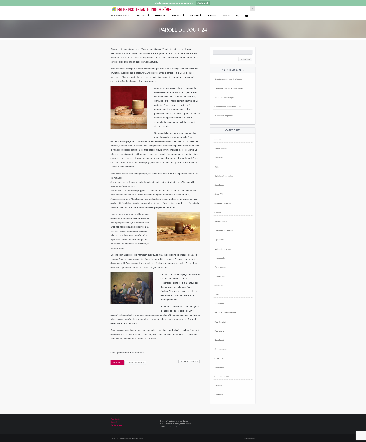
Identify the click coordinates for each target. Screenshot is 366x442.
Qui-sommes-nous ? (121, 15)
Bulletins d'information (223, 176)
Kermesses (219, 294)
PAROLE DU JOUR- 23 (135, 363)
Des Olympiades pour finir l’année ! (228, 79)
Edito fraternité (220, 221)
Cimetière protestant (222, 203)
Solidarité (195, 15)
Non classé (219, 340)
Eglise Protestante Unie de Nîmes (146, 7)
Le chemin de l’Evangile (224, 97)
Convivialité (177, 15)
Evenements (219, 258)
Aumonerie (218, 157)
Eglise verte (219, 239)
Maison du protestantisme (225, 312)
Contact (114, 421)
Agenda (226, 15)
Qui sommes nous (222, 376)
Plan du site (115, 418)
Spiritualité (143, 15)
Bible (216, 166)
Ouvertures (219, 358)
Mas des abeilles (221, 321)
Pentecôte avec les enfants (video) (228, 88)
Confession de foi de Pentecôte (227, 106)
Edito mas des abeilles (223, 230)
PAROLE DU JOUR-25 (189, 361)
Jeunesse (211, 15)
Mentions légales (118, 424)
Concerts (218, 212)
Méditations (219, 330)
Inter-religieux (219, 276)
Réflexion (160, 15)
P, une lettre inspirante (223, 115)
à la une (217, 139)
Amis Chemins (220, 148)
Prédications (219, 367)
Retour (117, 362)
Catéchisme (219, 185)
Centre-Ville (219, 194)
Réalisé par (248, 438)
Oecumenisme (220, 349)
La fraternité (219, 303)
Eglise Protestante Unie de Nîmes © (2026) (127, 438)
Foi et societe (220, 267)
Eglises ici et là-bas (222, 248)
